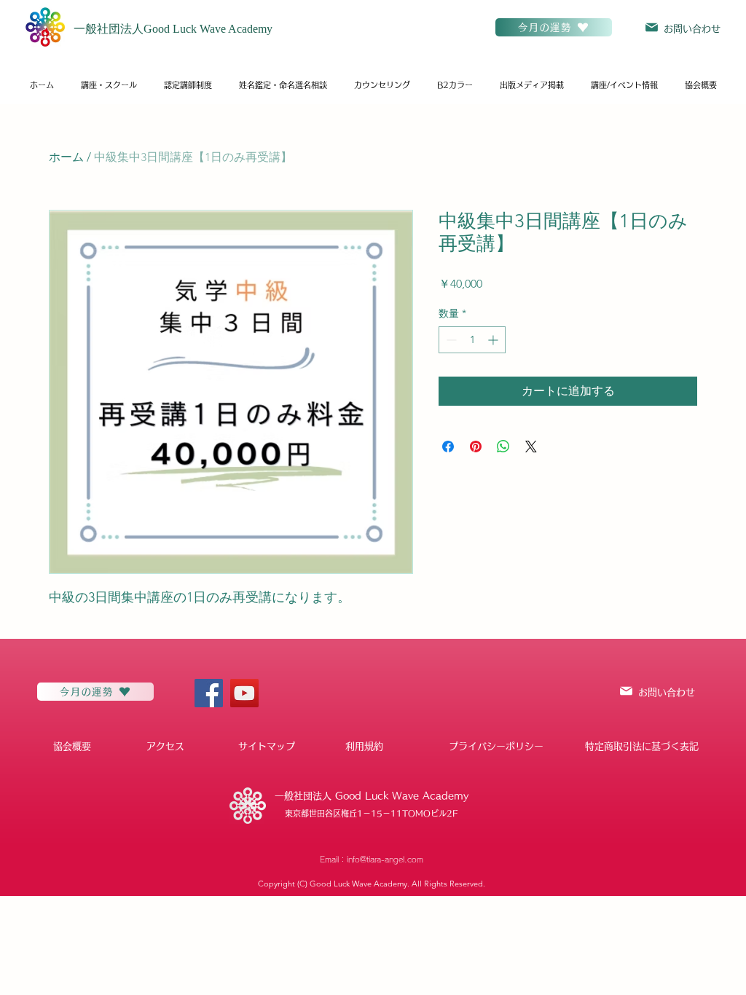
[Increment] (494, 340)
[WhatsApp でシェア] (503, 446)
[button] (108, 85)
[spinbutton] (472, 340)
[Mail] (652, 27)
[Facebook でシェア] (448, 446)
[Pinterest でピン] (475, 446)
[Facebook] (209, 693)
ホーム (66, 157)
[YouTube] (244, 693)
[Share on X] (531, 446)
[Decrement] (450, 340)
